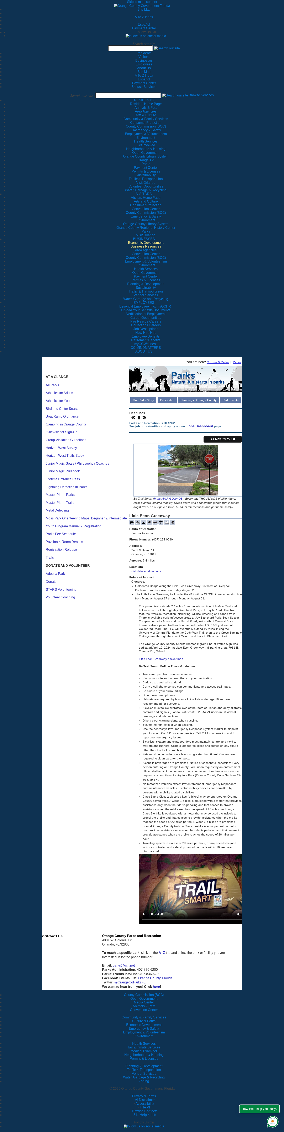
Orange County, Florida (155, 978)
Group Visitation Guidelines (66, 440)
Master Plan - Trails (60, 502)
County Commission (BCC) (144, 995)
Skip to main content (142, 2)
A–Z (162, 952)
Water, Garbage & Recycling (144, 1077)
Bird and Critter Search (62, 408)
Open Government (143, 998)
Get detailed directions (146, 571)
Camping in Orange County (66, 424)
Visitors (143, 57)
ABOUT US (144, 351)
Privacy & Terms (144, 1096)
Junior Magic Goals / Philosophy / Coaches (77, 463)
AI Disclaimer (145, 1100)
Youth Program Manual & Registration (73, 526)
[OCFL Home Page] (142, 5)
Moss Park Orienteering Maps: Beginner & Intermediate (86, 518)
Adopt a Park (55, 573)
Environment (144, 1036)
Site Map (144, 9)
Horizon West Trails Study (65, 455)
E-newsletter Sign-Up (61, 432)
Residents (143, 53)
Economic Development (144, 1025)
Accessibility (145, 1103)
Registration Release (61, 549)
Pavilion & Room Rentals (64, 542)
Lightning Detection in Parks (66, 487)
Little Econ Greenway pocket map (161, 658)
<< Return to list (222, 439)
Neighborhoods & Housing (144, 1055)
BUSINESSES (144, 239)
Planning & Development (143, 1066)
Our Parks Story (143, 400)
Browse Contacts (144, 1111)
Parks (237, 362)
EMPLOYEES (143, 302)
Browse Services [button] (201, 95)
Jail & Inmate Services (143, 1047)
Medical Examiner (144, 1051)
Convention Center (144, 1010)
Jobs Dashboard (200, 426)
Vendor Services (144, 1073)
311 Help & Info (144, 1115)
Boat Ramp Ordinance (62, 416)
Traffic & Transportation (144, 1070)
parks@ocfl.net (124, 965)
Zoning (144, 1081)
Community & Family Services (145, 119)
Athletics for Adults (59, 393)
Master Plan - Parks (60, 495)
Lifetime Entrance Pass (63, 479)
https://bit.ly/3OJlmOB (168, 498)
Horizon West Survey (61, 448)
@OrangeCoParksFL (130, 982)
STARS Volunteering (61, 589)
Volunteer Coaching (60, 597)
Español (144, 24)
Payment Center (144, 28)
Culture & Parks (218, 362)
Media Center (144, 1002)
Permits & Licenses (144, 1058)
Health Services (144, 1043)
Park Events (230, 400)
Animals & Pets (144, 1006)
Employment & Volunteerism (144, 1032)
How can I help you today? (259, 1109)
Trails (50, 557)
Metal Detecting (57, 510)
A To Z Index (144, 17)
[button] (167, 48)
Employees (144, 64)
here (156, 986)
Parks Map (167, 400)
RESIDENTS (144, 100)
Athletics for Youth (59, 401)
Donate (51, 581)
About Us (144, 68)
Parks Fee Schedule (61, 534)
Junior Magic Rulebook (63, 471)
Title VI (145, 1107)
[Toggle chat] (272, 1121)
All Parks (52, 385)
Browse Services (143, 87)
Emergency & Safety (144, 1028)
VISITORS (144, 194)
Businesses (144, 60)
